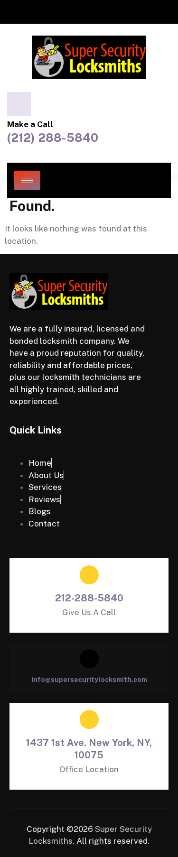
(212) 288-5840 (52, 137)
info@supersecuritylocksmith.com (89, 679)
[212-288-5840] (89, 574)
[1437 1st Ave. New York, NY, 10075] (89, 719)
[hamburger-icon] (27, 180)
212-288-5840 (89, 598)
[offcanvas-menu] (154, 180)
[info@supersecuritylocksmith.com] (89, 658)
